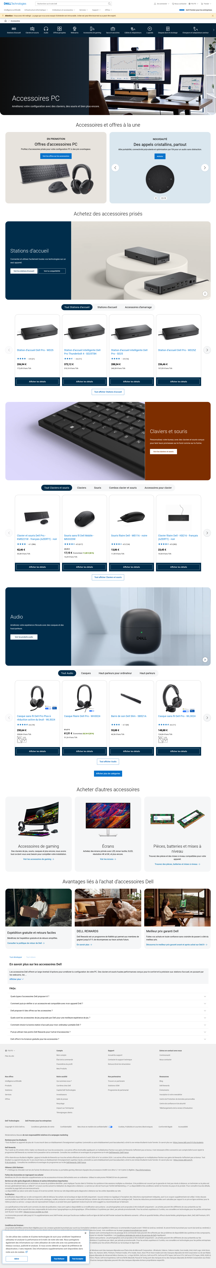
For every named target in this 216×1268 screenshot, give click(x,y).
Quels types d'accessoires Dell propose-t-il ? (29, 996)
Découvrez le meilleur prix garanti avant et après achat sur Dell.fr (175, 944)
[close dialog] (212, 15)
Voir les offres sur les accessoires (56, 156)
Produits (8, 1086)
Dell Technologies (12, 1121)
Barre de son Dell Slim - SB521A (128, 716)
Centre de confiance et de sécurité (173, 1104)
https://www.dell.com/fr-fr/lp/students (188, 1142)
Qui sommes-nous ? (64, 1081)
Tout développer (16, 957)
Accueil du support (115, 1055)
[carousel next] (205, 167)
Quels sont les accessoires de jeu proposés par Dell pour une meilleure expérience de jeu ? (50, 1018)
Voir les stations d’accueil (24, 271)
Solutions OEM (113, 1086)
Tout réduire (31, 957)
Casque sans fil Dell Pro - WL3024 (177, 716)
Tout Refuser (59, 1259)
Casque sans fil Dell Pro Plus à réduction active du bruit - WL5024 (36, 718)
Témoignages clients (64, 1113)
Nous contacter (166, 1060)
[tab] (76, 307)
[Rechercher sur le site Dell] (109, 4)
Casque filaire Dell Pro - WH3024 (82, 716)
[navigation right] (214, 30)
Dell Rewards (165, 1086)
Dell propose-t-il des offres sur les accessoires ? (31, 1010)
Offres (7, 1099)
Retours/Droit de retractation (119, 1064)
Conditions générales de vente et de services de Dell (136, 1235)
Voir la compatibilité (52, 271)
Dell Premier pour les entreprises (199, 10)
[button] (162, 3)
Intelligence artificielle (13, 1081)
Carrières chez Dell (63, 1086)
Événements (164, 1090)
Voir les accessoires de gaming (37, 859)
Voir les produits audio (24, 637)
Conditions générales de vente (42, 1127)
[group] (160, 167)
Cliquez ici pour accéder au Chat (35, 1212)
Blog (161, 1081)
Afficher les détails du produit (160, 152)
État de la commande (64, 1060)
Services (8, 1095)
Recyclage (60, 1104)
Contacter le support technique (120, 1060)
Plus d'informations (143, 1170)
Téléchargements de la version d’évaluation (176, 1108)
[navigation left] (18, 307)
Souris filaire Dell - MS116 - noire (129, 535)
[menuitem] (36, 10)
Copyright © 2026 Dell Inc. (15, 1127)
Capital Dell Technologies (66, 1090)
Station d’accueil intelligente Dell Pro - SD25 (129, 352)
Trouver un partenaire (116, 1081)
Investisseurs (61, 1095)
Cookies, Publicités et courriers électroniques (135, 1127)
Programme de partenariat (118, 1090)
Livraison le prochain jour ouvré (135, 1230)
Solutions (8, 1090)
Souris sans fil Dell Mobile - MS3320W (79, 537)
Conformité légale (165, 1127)
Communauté (165, 1055)
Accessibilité (183, 1127)
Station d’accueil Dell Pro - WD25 (35, 350)
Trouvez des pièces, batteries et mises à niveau (176, 864)
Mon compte (61, 1055)
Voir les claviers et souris (163, 452)
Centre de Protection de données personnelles (177, 1099)
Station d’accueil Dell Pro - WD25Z (177, 350)
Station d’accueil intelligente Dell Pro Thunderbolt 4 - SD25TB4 (82, 352)
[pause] (156, 198)
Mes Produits (61, 1069)
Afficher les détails (37, 381)
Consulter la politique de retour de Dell (24, 943)
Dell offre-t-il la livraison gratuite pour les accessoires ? (34, 1039)
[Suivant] (207, 350)
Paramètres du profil (64, 1064)
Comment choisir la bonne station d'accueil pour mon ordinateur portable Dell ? (45, 1025)
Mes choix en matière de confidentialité (93, 1127)
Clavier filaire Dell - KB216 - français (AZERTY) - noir (178, 537)
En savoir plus (83, 944)
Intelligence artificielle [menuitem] (12, 10)
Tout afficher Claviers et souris (108, 577)
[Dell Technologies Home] (15, 3)
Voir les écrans (106, 859)
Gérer (16, 1259)
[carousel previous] (115, 167)
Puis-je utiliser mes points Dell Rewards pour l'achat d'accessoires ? (40, 1032)
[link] (179, 3)
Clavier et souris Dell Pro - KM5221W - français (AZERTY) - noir (37, 537)
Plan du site (9, 1056)
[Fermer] (85, 1233)
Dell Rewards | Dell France (119, 1152)
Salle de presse (62, 1099)
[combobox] (73, 4)
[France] (6, 21)
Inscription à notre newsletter (171, 1095)
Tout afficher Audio (108, 761)
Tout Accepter (77, 1259)
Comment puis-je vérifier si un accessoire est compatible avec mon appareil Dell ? (46, 1003)
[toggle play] (205, 294)
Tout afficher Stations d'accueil (108, 392)
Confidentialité (66, 1127)
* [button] (158, 939)
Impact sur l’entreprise (65, 1108)
